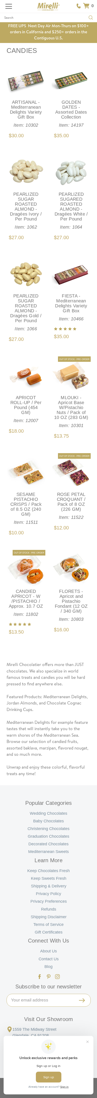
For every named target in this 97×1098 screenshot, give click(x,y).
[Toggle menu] (6, 6)
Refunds (48, 909)
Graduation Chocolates (48, 836)
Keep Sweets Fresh (48, 878)
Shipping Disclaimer (49, 917)
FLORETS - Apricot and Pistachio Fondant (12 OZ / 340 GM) (71, 605)
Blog (48, 966)
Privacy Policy (48, 893)
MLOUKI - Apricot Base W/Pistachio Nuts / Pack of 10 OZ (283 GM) (71, 411)
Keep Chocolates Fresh (48, 870)
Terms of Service (48, 924)
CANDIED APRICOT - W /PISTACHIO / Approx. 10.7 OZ (26, 603)
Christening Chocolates (48, 828)
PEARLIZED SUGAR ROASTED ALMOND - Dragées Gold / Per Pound (26, 312)
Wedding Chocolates (48, 813)
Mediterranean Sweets (48, 851)
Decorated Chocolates (48, 844)
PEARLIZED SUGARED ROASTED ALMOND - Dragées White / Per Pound (71, 211)
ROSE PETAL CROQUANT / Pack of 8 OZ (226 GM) (71, 506)
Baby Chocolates (48, 821)
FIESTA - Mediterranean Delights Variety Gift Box (71, 307)
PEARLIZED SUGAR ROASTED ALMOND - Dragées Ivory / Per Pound (26, 211)
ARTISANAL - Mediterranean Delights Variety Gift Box (26, 114)
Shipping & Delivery (48, 886)
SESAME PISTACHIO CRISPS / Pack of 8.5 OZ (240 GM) (26, 508)
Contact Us (49, 959)
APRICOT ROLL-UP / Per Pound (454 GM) (26, 409)
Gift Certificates (48, 932)
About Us (48, 951)
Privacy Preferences (48, 901)
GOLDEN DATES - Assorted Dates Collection (71, 114)
